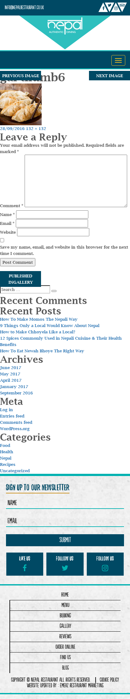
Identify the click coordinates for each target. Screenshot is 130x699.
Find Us (65, 657)
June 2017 (10, 367)
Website (8, 232)
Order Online (65, 647)
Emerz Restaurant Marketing (81, 686)
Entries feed (12, 415)
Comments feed (16, 422)
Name (7, 214)
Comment (11, 205)
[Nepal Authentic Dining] (65, 24)
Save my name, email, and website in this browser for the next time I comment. (64, 250)
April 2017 (10, 380)
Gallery (65, 626)
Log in (6, 409)
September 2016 (16, 392)
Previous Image (20, 75)
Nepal (5, 458)
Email (7, 223)
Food (5, 445)
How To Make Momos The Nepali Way (39, 319)
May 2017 (10, 373)
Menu (65, 605)
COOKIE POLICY (109, 680)
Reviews (65, 636)
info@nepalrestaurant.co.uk (24, 7)
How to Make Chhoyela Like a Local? (37, 331)
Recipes (7, 464)
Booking (65, 615)
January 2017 (14, 386)
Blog (65, 668)
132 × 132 (36, 128)
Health (6, 451)
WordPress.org (15, 428)
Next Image (109, 75)
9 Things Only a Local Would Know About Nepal (49, 325)
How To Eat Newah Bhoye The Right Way (42, 350)
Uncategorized (15, 470)
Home (65, 594)
